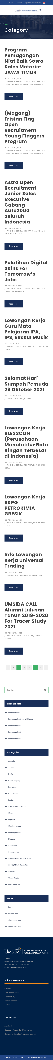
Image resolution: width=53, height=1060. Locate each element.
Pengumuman (13, 852)
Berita (19, 81)
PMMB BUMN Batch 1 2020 (19, 858)
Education (29, 81)
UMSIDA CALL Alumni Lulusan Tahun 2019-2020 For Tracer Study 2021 (26, 615)
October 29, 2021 (13, 286)
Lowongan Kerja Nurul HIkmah (20, 719)
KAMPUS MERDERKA (17, 806)
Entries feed (13, 913)
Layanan (19, 3)
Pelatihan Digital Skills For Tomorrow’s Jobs (26, 271)
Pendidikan (12, 845)
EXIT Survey (13, 793)
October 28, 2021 (13, 395)
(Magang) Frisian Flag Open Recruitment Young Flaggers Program (25, 127)
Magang (38, 84)
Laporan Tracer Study (33, 3)
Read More (14, 96)
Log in (10, 907)
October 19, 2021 (13, 572)
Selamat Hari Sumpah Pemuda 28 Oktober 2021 (26, 384)
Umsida (11, 3)
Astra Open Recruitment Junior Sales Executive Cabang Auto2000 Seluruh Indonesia (20, 202)
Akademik (8, 1026)
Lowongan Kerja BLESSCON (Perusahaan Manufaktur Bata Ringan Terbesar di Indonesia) (26, 441)
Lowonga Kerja (14, 712)
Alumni (11, 767)
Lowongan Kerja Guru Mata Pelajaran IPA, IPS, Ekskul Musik (26, 329)
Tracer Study (13, 878)
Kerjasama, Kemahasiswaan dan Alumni (20, 1034)
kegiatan (9, 84)
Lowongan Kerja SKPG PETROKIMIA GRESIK (25, 505)
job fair (40, 81)
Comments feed (14, 920)
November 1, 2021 (13, 78)
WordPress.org (14, 926)
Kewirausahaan (14, 826)
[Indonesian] (44, 3)
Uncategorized (14, 884)
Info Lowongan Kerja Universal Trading (24, 560)
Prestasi (11, 871)
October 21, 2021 (13, 462)
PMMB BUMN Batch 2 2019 (19, 865)
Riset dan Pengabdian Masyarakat (18, 1030)
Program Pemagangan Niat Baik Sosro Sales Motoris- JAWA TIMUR (24, 61)
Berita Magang (14, 780)
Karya (10, 813)
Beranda (8, 988)
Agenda (11, 81)
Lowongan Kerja (24, 84)
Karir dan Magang (12, 992)
